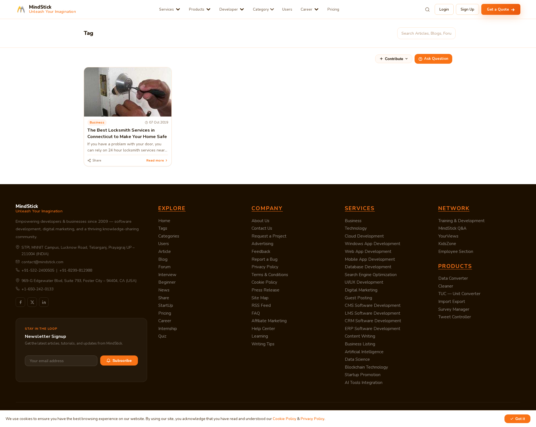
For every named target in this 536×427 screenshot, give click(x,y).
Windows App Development (372, 243)
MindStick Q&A (452, 228)
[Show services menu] (178, 9)
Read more (155, 160)
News (163, 290)
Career (306, 9)
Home (164, 221)
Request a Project (269, 236)
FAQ (256, 313)
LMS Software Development (372, 313)
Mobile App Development (370, 259)
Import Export (451, 301)
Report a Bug (264, 259)
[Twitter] (32, 302)
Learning (260, 336)
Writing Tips (263, 344)
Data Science (357, 359)
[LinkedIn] (44, 302)
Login (444, 9)
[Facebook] (20, 302)
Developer (228, 9)
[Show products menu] (208, 9)
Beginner (167, 282)
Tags (162, 228)
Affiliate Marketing (269, 321)
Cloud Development (364, 236)
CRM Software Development (373, 321)
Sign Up (467, 9)
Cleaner (445, 286)
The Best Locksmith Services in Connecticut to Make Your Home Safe (127, 133)
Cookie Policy (264, 282)
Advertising (262, 243)
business (97, 122)
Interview (167, 274)
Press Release (265, 290)
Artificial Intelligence (364, 352)
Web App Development (368, 251)
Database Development (368, 267)
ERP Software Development (372, 328)
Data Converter (453, 278)
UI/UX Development (364, 282)
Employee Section (455, 251)
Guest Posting (358, 298)
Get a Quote (498, 9)
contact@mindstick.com (42, 262)
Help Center (263, 328)
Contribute (394, 59)
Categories (168, 236)
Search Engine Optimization (371, 274)
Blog (163, 259)
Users (287, 9)
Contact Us (262, 228)
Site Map (260, 298)
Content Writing (360, 336)
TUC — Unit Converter (459, 293)
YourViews (448, 236)
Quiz (162, 336)
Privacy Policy (265, 267)
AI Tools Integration (363, 382)
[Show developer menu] (242, 9)
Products (196, 9)
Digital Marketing (361, 290)
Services (166, 9)
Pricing (333, 9)
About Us (260, 221)
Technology (356, 228)
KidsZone (447, 243)
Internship (167, 328)
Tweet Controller (454, 317)
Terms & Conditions (270, 274)
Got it (520, 419)
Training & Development (461, 221)
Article (164, 251)
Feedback (261, 251)
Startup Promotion (363, 375)
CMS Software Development (373, 305)
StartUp (165, 305)
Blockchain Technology (366, 367)
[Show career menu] (316, 9)
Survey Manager (453, 309)
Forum (164, 267)
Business (353, 221)
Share (163, 298)
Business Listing (360, 344)
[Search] (427, 9)
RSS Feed (261, 305)
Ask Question (436, 58)
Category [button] (261, 9)
